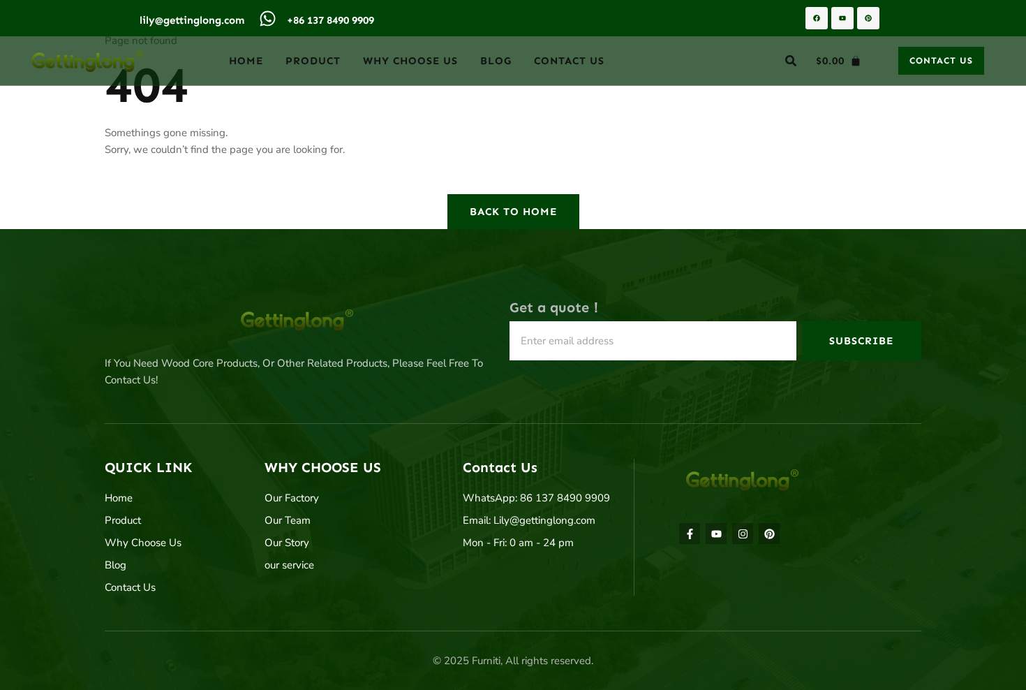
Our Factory (292, 498)
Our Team (288, 520)
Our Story (287, 543)
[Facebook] (816, 18)
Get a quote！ (556, 307)
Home (246, 60)
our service (289, 565)
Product (313, 60)
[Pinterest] (868, 18)
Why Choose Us (410, 60)
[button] (791, 61)
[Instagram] (742, 533)
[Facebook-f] (689, 533)
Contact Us (569, 60)
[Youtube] (842, 18)
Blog (496, 60)
